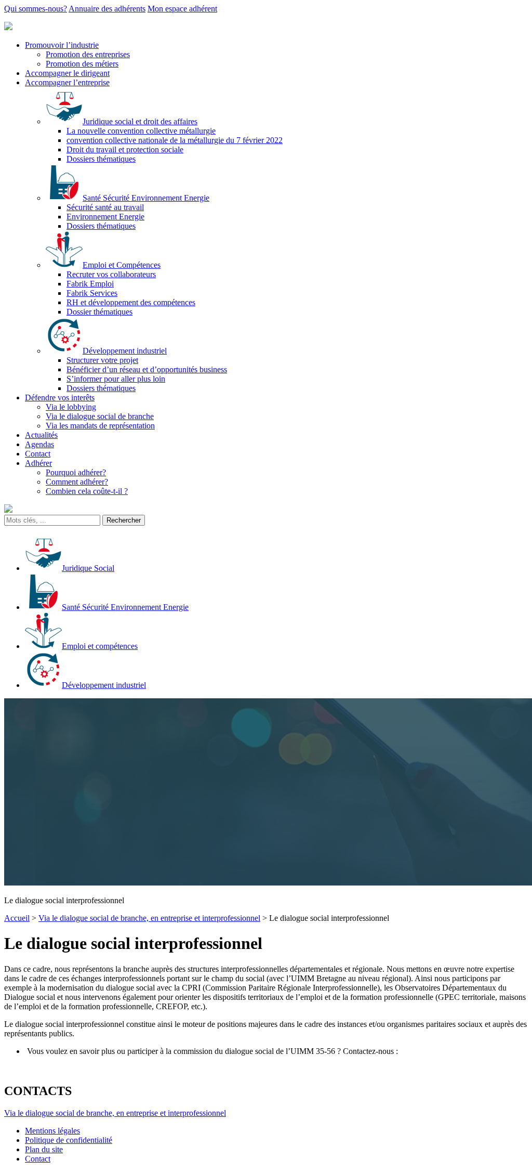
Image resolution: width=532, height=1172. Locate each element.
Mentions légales (52, 1130)
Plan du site (44, 1149)
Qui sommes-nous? (35, 8)
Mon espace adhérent (182, 8)
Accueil (17, 918)
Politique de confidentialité (68, 1140)
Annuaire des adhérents (107, 8)
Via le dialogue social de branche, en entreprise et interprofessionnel (149, 918)
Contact (37, 1158)
